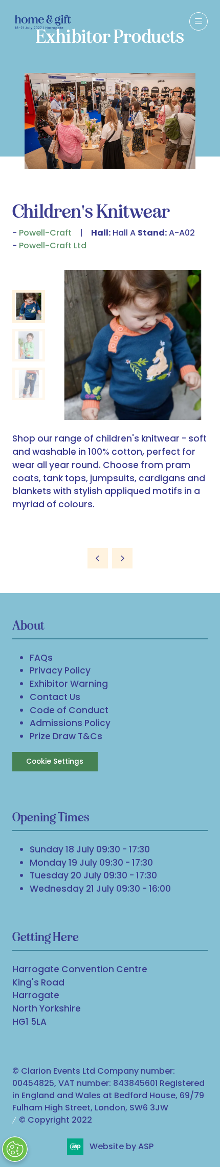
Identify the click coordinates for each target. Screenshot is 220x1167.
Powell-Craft (45, 233)
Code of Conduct (69, 710)
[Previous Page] (97, 558)
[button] (198, 21)
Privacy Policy (60, 670)
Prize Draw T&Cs (66, 736)
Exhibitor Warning (69, 684)
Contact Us (55, 697)
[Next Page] (122, 558)
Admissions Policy (70, 723)
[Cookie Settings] (15, 1149)
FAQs (41, 658)
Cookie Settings (54, 761)
